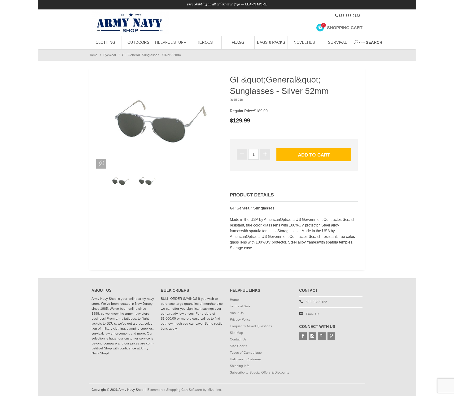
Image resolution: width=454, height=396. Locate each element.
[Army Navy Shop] (135, 23)
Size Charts (238, 346)
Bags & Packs (271, 42)
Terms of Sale (240, 306)
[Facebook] (303, 336)
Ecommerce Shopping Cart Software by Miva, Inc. (184, 390)
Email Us (312, 314)
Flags (238, 42)
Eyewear (109, 55)
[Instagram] (312, 336)
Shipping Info (239, 366)
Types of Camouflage (246, 352)
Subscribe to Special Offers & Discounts (259, 372)
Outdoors (138, 42)
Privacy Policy (240, 319)
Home (93, 55)
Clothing (105, 42)
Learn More (256, 4)
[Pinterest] (331, 336)
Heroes (204, 42)
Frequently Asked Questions (251, 326)
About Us (237, 313)
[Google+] (322, 336)
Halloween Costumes (246, 359)
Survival (337, 42)
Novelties (304, 42)
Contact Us (238, 339)
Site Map (236, 333)
